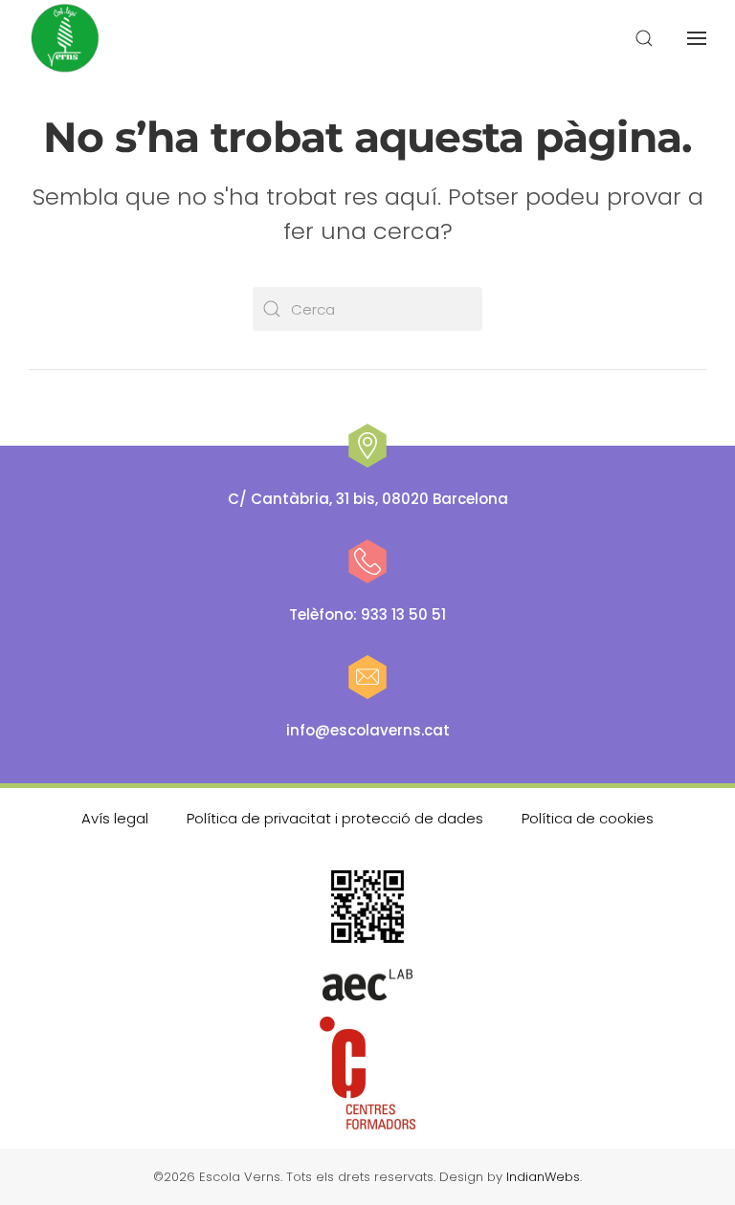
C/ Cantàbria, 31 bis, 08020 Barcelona (368, 499)
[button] (644, 38)
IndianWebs (543, 1177)
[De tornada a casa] (66, 38)
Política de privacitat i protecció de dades (335, 818)
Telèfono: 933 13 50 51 (367, 614)
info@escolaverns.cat (368, 730)
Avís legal (114, 818)
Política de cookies (588, 818)
